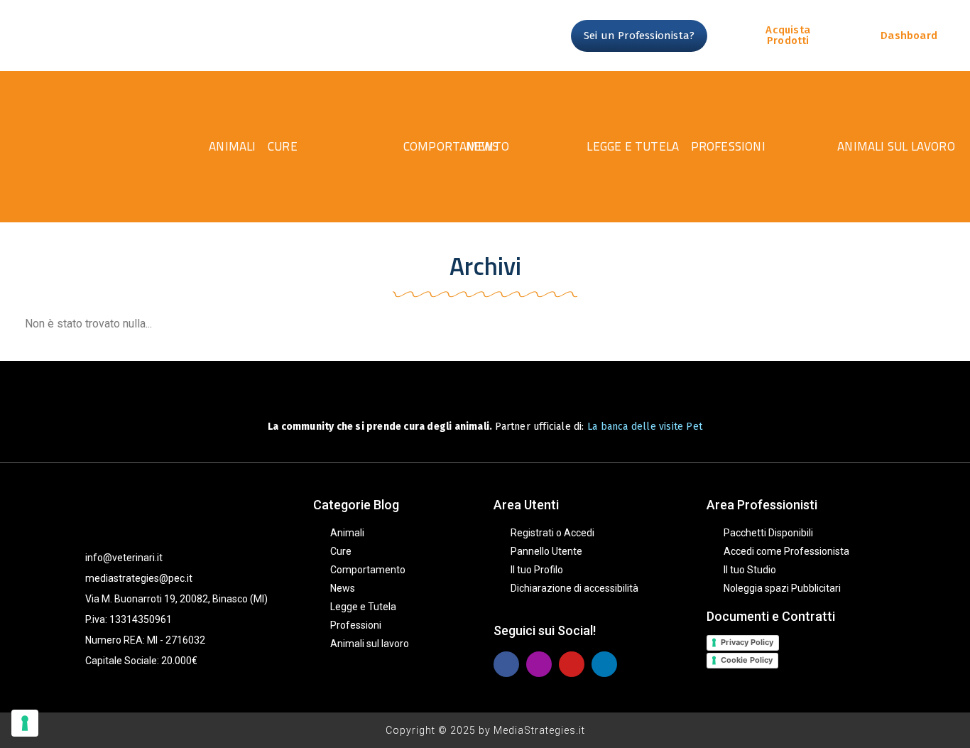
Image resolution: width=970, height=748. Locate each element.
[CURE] (238, 147)
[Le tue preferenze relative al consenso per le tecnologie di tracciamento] (24, 723)
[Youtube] (571, 664)
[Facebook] (506, 664)
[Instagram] (539, 664)
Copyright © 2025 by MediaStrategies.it (485, 730)
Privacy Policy (747, 642)
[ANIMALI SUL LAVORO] (764, 147)
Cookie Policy (747, 660)
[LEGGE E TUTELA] (526, 147)
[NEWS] (434, 147)
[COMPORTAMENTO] (335, 147)
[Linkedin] (604, 664)
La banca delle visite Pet (644, 427)
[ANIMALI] (171, 147)
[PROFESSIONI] (638, 147)
